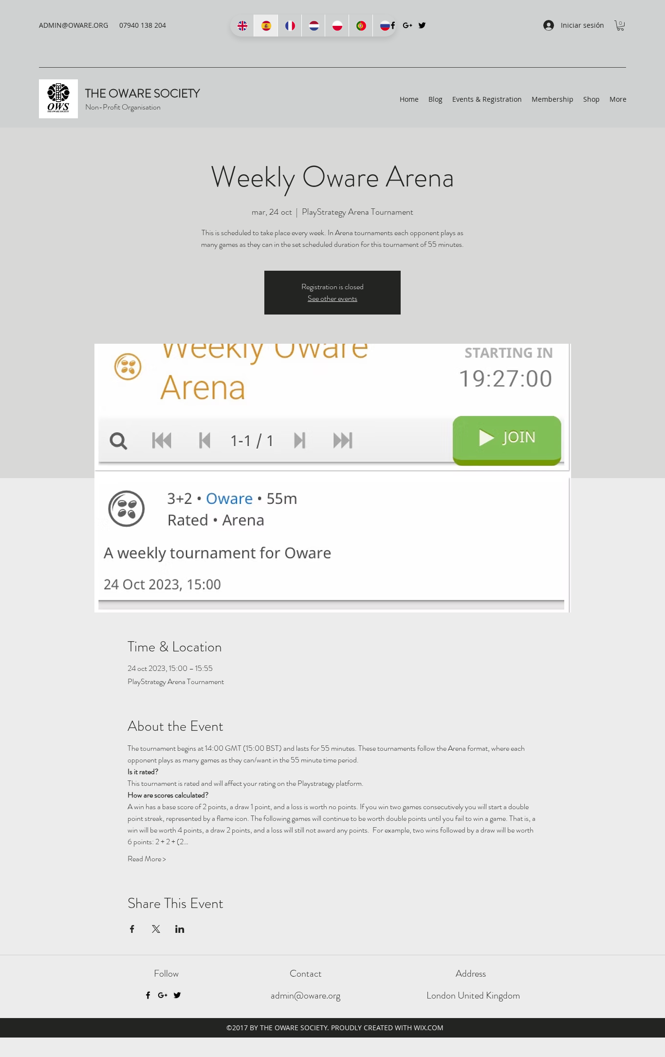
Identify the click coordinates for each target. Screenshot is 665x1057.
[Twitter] (422, 25)
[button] (620, 25)
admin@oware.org (305, 995)
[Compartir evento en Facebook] (132, 929)
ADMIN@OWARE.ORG (73, 25)
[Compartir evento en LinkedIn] (180, 929)
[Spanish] (265, 26)
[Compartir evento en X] (156, 929)
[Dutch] (313, 26)
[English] (242, 26)
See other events (332, 298)
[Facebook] (148, 995)
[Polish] (337, 26)
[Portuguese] (360, 26)
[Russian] (384, 26)
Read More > (147, 858)
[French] (289, 26)
